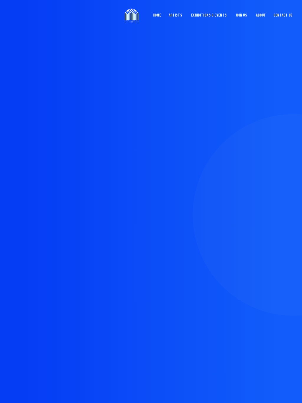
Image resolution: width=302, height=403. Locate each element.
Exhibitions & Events (209, 15)
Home (157, 15)
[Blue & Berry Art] (131, 15)
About (261, 15)
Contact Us (283, 15)
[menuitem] (158, 15)
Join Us (241, 15)
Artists (175, 15)
